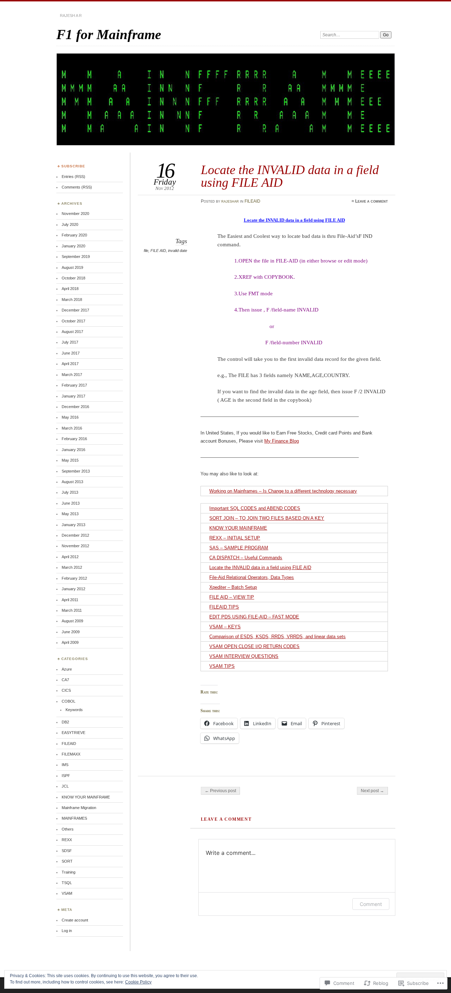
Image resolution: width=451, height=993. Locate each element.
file (146, 250)
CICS (66, 690)
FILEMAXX (71, 754)
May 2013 (70, 514)
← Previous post (220, 790)
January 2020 (73, 246)
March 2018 (72, 299)
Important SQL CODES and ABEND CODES (254, 508)
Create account (75, 920)
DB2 (65, 722)
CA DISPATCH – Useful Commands (245, 557)
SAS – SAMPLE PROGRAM (238, 547)
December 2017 (75, 310)
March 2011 (72, 610)
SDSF (67, 851)
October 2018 (73, 278)
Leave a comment (371, 201)
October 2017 (73, 321)
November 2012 (75, 546)
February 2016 (74, 439)
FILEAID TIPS (224, 607)
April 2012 (70, 557)
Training (68, 872)
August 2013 (72, 482)
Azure (67, 669)
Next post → (372, 790)
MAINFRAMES (74, 818)
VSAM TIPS (222, 666)
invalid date (177, 250)
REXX (67, 840)
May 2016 (70, 417)
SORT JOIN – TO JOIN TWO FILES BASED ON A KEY (266, 518)
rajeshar (230, 201)
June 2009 (71, 632)
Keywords (74, 710)
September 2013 (76, 471)
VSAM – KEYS (225, 626)
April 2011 (70, 600)
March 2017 (72, 374)
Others (68, 829)
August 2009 (72, 621)
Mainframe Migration (79, 808)
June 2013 (71, 503)
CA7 (65, 680)
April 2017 (70, 364)
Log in (67, 931)
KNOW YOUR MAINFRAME (238, 528)
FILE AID (158, 250)
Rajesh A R (71, 15)
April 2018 (70, 288)
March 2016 (72, 428)
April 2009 (70, 642)
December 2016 (75, 407)
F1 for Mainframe (108, 34)
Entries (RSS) (73, 176)
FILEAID (252, 201)
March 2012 (72, 567)
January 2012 (73, 589)
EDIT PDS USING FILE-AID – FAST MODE (254, 616)
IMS (65, 765)
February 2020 (74, 235)
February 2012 (74, 578)
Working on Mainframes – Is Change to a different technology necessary (283, 491)
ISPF (66, 775)
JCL (65, 786)
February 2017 (74, 385)
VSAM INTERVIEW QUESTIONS (243, 656)
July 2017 (70, 342)
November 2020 (75, 213)
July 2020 (70, 224)
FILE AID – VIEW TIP (231, 597)
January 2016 (73, 450)
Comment (371, 904)
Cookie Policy (138, 982)
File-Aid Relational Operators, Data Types (251, 577)
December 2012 (75, 535)
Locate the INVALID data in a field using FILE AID (260, 567)
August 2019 (72, 267)
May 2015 (70, 460)
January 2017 (73, 396)
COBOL (68, 701)
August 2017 (72, 331)
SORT (67, 861)
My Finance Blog (281, 441)
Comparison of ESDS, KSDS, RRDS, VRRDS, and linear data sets (277, 636)
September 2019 (76, 256)
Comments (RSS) (77, 187)
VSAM (67, 893)
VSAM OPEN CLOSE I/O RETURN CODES (254, 646)
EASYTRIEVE (73, 732)
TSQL (67, 883)
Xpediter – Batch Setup (233, 587)
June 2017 (71, 353)
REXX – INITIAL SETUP (234, 538)
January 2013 (73, 525)
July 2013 (70, 492)
